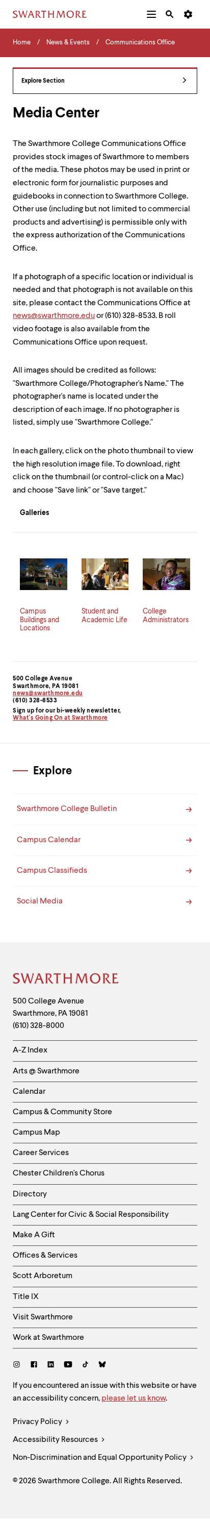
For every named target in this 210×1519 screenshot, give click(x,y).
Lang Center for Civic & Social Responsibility (91, 1215)
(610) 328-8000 (38, 1026)
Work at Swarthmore (48, 1338)
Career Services (41, 1153)
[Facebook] (34, 1366)
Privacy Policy (38, 1422)
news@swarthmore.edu (48, 694)
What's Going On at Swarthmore (60, 718)
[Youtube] (68, 1366)
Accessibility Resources (56, 1440)
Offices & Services (45, 1256)
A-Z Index (30, 1050)
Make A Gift (34, 1235)
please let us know (133, 1398)
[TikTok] (85, 1366)
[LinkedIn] (50, 1366)
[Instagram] (18, 1366)
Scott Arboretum (42, 1276)
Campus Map (36, 1133)
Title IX (26, 1297)
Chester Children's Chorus (58, 1173)
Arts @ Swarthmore (46, 1071)
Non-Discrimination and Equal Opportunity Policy (100, 1458)
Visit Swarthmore (43, 1317)
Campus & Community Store (62, 1112)
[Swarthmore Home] (66, 980)
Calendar (29, 1092)
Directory (30, 1194)
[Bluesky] (102, 1366)
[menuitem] (151, 14)
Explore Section (43, 81)
